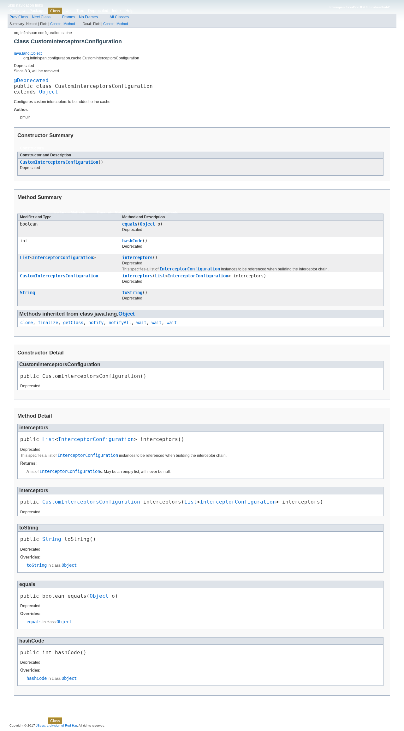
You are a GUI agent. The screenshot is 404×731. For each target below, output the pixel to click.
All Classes (119, 17)
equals (129, 224)
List (25, 257)
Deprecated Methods (159, 212)
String (27, 292)
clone (26, 322)
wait (141, 322)
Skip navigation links (25, 5)
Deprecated (98, 11)
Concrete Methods (113, 212)
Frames (68, 17)
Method (69, 24)
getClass (73, 322)
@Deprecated (31, 80)
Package (37, 11)
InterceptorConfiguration (63, 257)
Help (129, 11)
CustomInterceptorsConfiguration (59, 162)
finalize (48, 322)
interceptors (137, 257)
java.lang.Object (28, 53)
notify (96, 322)
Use (69, 11)
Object (48, 92)
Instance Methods (70, 212)
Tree (80, 11)
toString (132, 292)
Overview (17, 11)
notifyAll (120, 322)
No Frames (88, 17)
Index (117, 11)
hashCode (132, 240)
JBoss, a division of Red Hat (56, 725)
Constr (55, 24)
